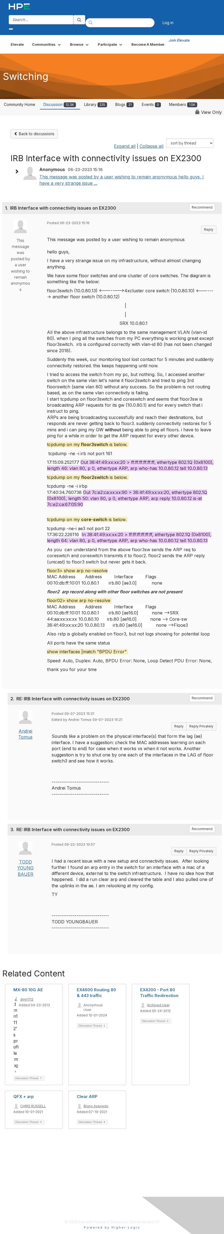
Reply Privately (201, 726)
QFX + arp (23, 1096)
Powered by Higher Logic (112, 1227)
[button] (47, 44)
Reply (208, 229)
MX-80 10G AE (28, 989)
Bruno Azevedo (96, 1106)
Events (150, 104)
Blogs (123, 104)
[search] (79, 19)
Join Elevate (179, 40)
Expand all (124, 146)
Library (94, 104)
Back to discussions (36, 133)
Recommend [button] (202, 207)
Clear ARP (87, 1096)
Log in (168, 22)
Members (182, 104)
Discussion (58, 104)
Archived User (158, 1005)
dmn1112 (26, 999)
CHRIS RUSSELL (33, 1106)
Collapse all (151, 146)
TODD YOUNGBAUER (25, 868)
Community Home (19, 104)
